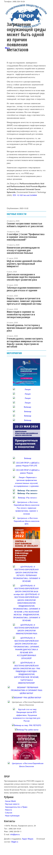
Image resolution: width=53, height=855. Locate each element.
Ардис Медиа (27, 838)
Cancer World (10, 801)
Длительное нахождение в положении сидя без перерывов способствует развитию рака (23, 277)
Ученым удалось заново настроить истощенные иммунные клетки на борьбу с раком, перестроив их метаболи (25, 342)
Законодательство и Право (16, 807)
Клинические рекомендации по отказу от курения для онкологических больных (23, 250)
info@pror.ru (15, 834)
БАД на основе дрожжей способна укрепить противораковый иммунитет (24, 263)
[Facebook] (5, 69)
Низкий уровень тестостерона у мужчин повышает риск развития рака (24, 327)
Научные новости (12, 804)
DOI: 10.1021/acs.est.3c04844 (25, 195)
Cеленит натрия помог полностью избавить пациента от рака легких (25, 225)
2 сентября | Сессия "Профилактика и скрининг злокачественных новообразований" (25, 237)
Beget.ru (14, 841)
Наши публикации (12, 815)
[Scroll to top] (0, 853)
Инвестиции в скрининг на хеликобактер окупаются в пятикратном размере (21, 314)
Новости (8, 809)
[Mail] (5, 88)
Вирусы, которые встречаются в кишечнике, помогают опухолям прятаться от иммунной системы (24, 301)
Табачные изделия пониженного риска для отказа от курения (24, 289)
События (8, 812)
